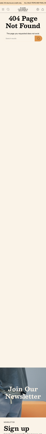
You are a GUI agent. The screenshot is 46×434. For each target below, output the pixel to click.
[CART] (42, 9)
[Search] (38, 38)
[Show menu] (3, 9)
